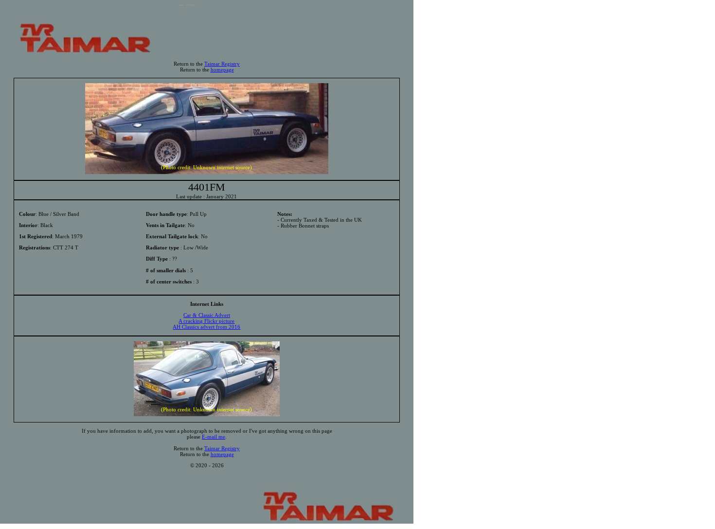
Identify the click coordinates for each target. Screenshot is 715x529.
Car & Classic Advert (206, 315)
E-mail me (213, 437)
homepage (222, 69)
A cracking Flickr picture (206, 321)
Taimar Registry (222, 64)
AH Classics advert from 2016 (206, 327)
